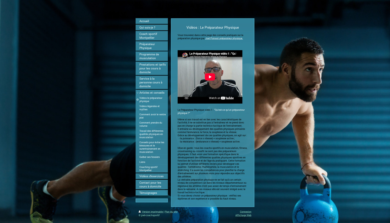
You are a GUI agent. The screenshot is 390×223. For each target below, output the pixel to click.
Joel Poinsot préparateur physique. (224, 38)
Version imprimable (152, 211)
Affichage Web (243, 215)
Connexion (245, 211)
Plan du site (171, 211)
